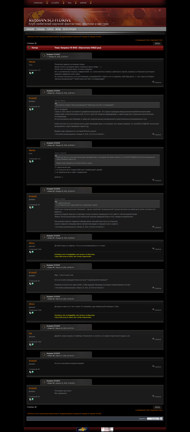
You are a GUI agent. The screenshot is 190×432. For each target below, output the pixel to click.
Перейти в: (143, 418)
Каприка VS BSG (53, 54)
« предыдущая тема (142, 40)
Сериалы (38, 3)
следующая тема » (156, 40)
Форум (83, 3)
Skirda (32, 62)
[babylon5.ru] (83, 431)
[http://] (33, 73)
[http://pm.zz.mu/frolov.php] (33, 345)
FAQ (69, 3)
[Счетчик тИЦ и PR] (107, 431)
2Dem (31, 243)
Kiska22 (33, 98)
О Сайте (55, 3)
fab (30, 333)
